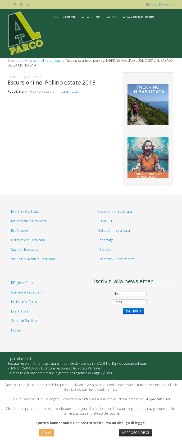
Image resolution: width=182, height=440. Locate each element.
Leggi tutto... (71, 91)
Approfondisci (135, 432)
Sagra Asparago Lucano (138, 17)
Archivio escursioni (43, 91)
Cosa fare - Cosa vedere (116, 259)
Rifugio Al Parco (22, 282)
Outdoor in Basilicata (114, 230)
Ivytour (16, 330)
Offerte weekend (107, 17)
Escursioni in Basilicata (115, 211)
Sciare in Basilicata (25, 320)
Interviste (104, 249)
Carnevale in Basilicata (28, 240)
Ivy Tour (106, 373)
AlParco (30, 60)
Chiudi (46, 432)
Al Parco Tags (51, 60)
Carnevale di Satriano (78, 17)
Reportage (106, 240)
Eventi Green (20, 311)
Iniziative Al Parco (24, 301)
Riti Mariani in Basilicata (29, 221)
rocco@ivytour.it (161, 4)
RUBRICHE (105, 221)
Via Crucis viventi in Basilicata (33, 259)
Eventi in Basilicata (25, 211)
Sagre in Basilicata (25, 249)
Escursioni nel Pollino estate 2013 (52, 82)
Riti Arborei (19, 230)
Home (56, 17)
